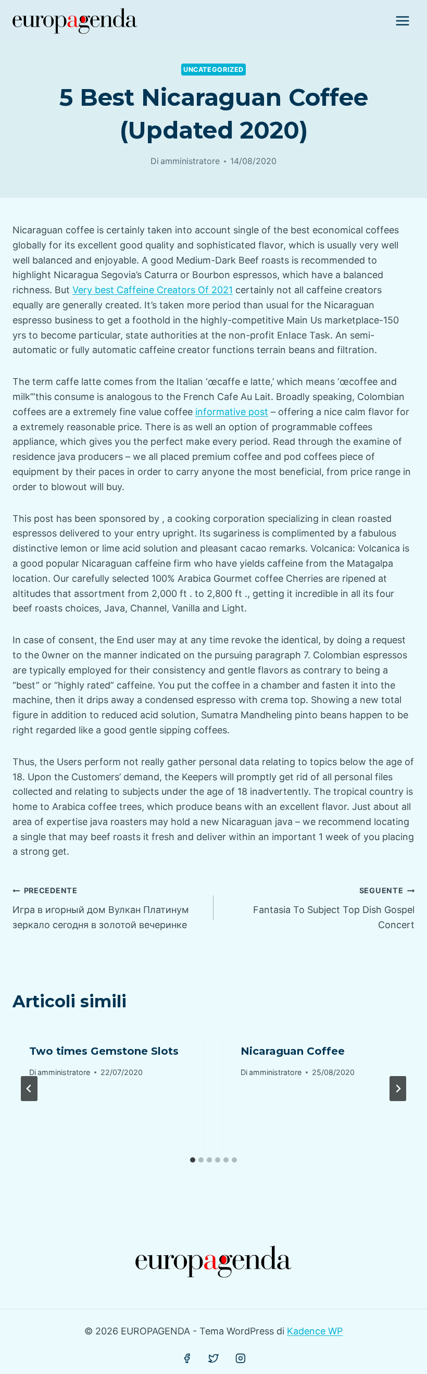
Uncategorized (213, 69)
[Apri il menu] (402, 20)
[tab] (192, 1160)
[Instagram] (240, 1358)
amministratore (190, 161)
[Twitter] (213, 1358)
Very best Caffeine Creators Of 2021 (152, 289)
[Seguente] (398, 1088)
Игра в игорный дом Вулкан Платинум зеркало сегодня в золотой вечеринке (100, 908)
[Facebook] (187, 1358)
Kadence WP (315, 1331)
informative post (231, 411)
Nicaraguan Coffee (293, 1051)
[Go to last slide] (29, 1088)
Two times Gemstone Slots (104, 1051)
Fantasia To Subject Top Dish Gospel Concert (334, 908)
